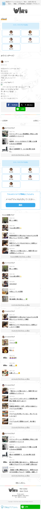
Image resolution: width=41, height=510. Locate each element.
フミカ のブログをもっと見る (20, 427)
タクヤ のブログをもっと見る (20, 155)
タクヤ (6, 61)
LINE (22, 109)
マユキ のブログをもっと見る (20, 330)
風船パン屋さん (20, 483)
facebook (15, 105)
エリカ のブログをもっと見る (20, 379)
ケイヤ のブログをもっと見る (20, 305)
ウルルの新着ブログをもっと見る (20, 256)
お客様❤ (4, 120)
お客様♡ (36, 120)
